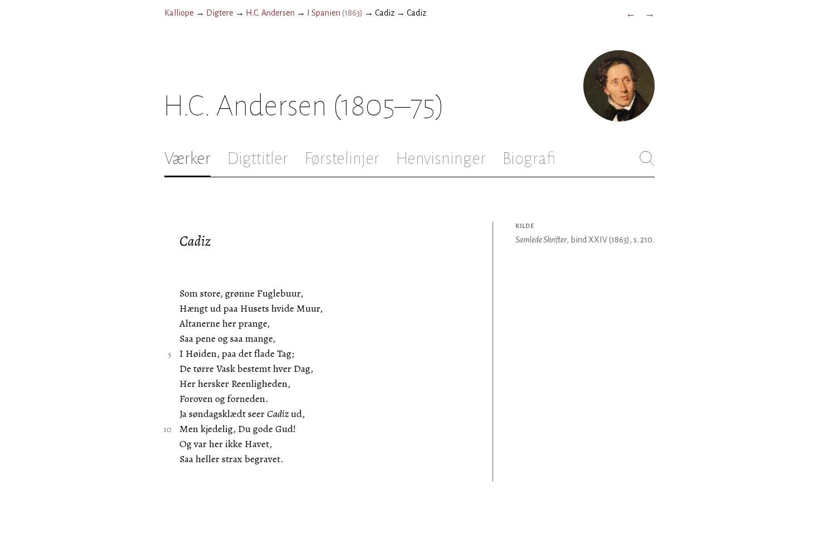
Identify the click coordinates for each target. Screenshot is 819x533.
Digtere (219, 12)
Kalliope (179, 12)
